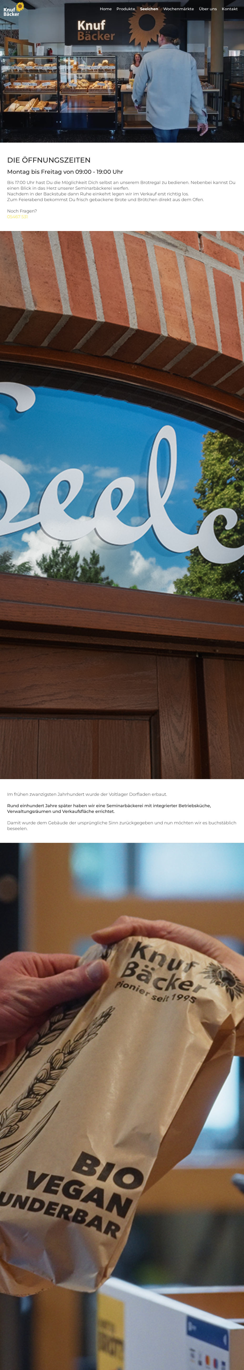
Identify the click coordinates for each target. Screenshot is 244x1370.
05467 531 (17, 216)
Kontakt (230, 9)
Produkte (126, 9)
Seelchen (149, 9)
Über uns (208, 9)
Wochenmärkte (178, 9)
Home (106, 9)
